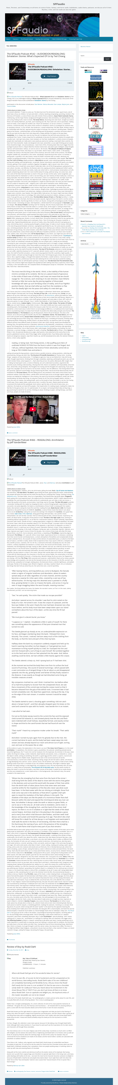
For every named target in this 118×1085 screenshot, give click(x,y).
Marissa (52, 483)
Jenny (27, 950)
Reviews (10, 1071)
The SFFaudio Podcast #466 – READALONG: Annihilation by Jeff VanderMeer (35, 441)
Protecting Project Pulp (75, 39)
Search (82, 55)
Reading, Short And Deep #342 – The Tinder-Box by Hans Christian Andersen (96, 229)
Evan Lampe (57, 104)
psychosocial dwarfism (43, 326)
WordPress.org (86, 341)
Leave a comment (13, 433)
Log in (83, 336)
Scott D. (84, 224)
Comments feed (86, 339)
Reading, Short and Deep (42, 39)
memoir (33, 1071)
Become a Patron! (85, 46)
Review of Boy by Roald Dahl (21, 946)
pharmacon (50, 295)
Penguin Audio (45, 1071)
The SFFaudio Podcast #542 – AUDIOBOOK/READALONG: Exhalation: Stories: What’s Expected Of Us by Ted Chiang (36, 55)
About (8, 39)
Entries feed (85, 337)
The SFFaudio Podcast (27, 39)
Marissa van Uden (19, 1065)
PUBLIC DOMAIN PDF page (59, 39)
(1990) (20, 514)
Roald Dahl (52, 1071)
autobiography (20, 1071)
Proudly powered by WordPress (50, 1083)
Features (15, 39)
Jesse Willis (16, 427)
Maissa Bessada (48, 104)
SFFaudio (59, 4)
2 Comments (11, 939)
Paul (45, 483)
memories (38, 1071)
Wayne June (65, 104)
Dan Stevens (27, 1071)
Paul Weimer (38, 104)
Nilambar (74, 1083)
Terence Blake (11, 106)
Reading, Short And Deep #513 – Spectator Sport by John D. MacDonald (94, 225)
